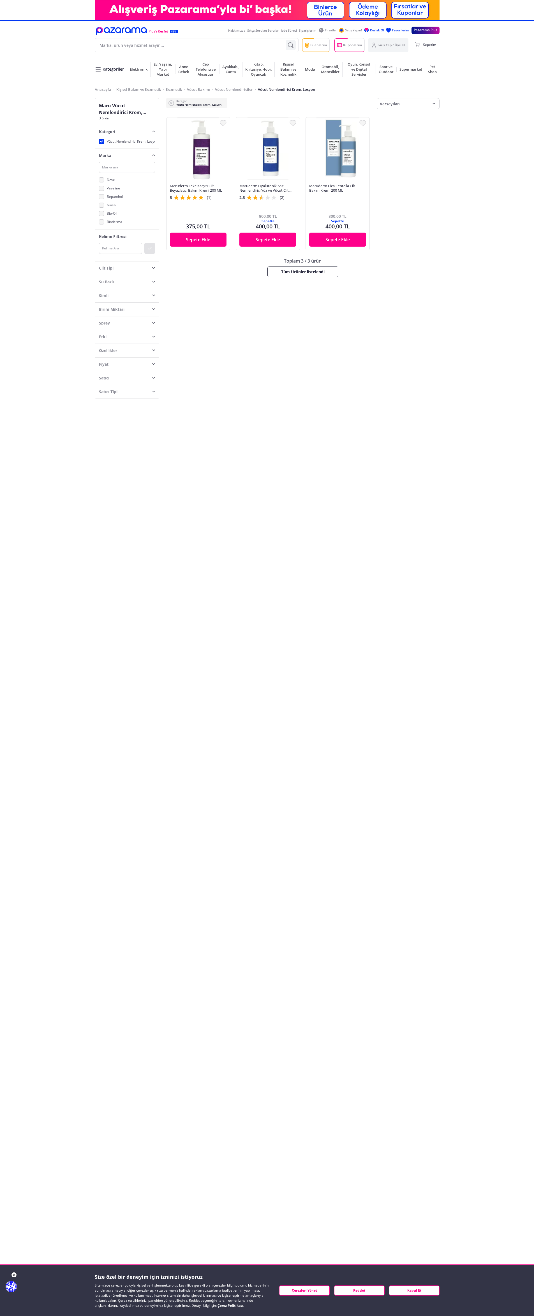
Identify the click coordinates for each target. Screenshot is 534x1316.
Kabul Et (414, 1290)
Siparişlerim (307, 30)
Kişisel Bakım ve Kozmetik (138, 89)
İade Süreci (289, 30)
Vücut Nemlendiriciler (234, 89)
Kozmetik (174, 89)
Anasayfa (103, 89)
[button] (121, 31)
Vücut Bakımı (198, 89)
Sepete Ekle (198, 240)
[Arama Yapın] (291, 45)
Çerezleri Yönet (304, 1290)
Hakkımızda (236, 30)
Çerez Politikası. (231, 1305)
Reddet (359, 1290)
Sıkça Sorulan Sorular (263, 30)
